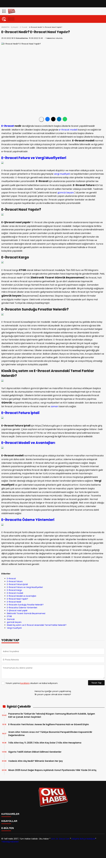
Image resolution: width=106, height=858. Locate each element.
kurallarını (25, 683)
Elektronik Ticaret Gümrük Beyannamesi (26, 613)
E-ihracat (7, 126)
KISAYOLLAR (9, 821)
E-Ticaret (23, 27)
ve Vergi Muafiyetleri (48, 158)
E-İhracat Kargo (14, 590)
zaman (54, 406)
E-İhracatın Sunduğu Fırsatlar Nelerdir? (25, 604)
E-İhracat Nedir (14, 601)
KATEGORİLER (10, 814)
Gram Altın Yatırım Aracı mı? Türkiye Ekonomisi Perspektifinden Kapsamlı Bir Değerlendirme (50, 734)
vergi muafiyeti (62, 173)
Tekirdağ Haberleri (10, 841)
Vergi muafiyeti (14, 628)
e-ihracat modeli (68, 129)
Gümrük (11, 619)
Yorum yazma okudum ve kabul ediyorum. (32, 683)
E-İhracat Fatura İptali (20, 413)
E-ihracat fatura (14, 581)
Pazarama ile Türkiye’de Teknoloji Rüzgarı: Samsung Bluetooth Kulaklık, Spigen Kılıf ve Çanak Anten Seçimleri (51, 715)
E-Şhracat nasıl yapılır (17, 610)
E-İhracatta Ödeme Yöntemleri (27, 519)
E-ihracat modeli (15, 593)
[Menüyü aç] (4, 11)
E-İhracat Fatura (15, 158)
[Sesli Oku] (41, 119)
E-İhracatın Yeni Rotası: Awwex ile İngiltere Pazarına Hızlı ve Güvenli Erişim (48, 724)
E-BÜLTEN (7, 828)
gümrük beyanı (66, 192)
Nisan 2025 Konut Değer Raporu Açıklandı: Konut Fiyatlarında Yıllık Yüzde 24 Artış (52, 770)
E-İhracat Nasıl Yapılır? (17, 598)
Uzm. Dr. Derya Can (60, 838)
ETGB (9, 616)
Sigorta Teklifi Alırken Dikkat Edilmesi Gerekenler (34, 751)
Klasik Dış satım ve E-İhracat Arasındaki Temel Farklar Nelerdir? (36, 625)
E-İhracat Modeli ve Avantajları (28, 442)
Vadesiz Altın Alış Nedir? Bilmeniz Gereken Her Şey (35, 761)
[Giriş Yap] (102, 11)
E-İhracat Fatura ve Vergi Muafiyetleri (25, 587)
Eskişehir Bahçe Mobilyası (83, 838)
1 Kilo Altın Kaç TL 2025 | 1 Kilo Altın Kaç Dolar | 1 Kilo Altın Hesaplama (44, 742)
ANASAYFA (5, 27)
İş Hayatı (14, 27)
